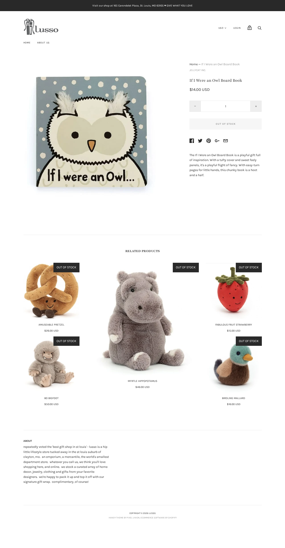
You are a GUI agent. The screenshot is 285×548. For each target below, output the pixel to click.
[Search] (259, 29)
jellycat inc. (197, 70)
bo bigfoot (51, 398)
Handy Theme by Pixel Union (124, 517)
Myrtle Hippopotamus (142, 381)
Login (237, 27)
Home (27, 42)
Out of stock (226, 123)
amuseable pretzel (51, 324)
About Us (43, 42)
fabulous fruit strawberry (233, 324)
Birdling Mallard (233, 398)
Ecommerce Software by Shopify (158, 517)
